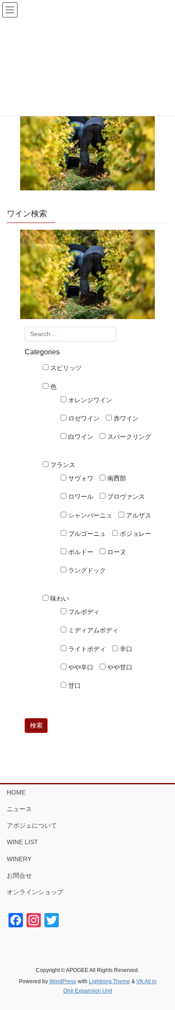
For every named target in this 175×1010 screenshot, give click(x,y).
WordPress (62, 981)
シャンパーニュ (89, 515)
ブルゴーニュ (86, 533)
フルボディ (83, 611)
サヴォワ (79, 478)
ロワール (79, 496)
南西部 (115, 478)
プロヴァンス (125, 496)
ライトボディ (86, 648)
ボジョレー (134, 533)
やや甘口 (118, 667)
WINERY (19, 859)
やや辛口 (79, 667)
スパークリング (128, 436)
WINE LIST (22, 842)
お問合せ (19, 875)
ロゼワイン (83, 418)
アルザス (137, 515)
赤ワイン (125, 418)
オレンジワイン (89, 400)
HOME (16, 792)
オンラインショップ (35, 892)
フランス (61, 464)
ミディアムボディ (92, 630)
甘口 (73, 685)
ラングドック (86, 570)
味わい (58, 598)
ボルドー (79, 552)
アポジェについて (32, 825)
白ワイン (79, 436)
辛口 (125, 648)
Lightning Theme (109, 981)
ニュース (19, 808)
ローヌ (115, 552)
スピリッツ (65, 367)
